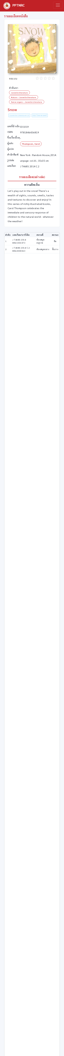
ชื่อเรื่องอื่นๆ (13, 137)
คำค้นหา (13, 87)
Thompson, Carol (31, 143)
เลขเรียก (11, 165)
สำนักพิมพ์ (12, 154)
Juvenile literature (19, 93)
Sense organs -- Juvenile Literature (26, 102)
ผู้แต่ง (10, 143)
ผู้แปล (10, 148)
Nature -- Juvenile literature (23, 97)
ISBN (10, 131)
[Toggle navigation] (58, 5)
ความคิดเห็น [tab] (32, 184)
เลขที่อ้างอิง (13, 126)
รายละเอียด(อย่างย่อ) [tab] (32, 177)
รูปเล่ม (10, 160)
